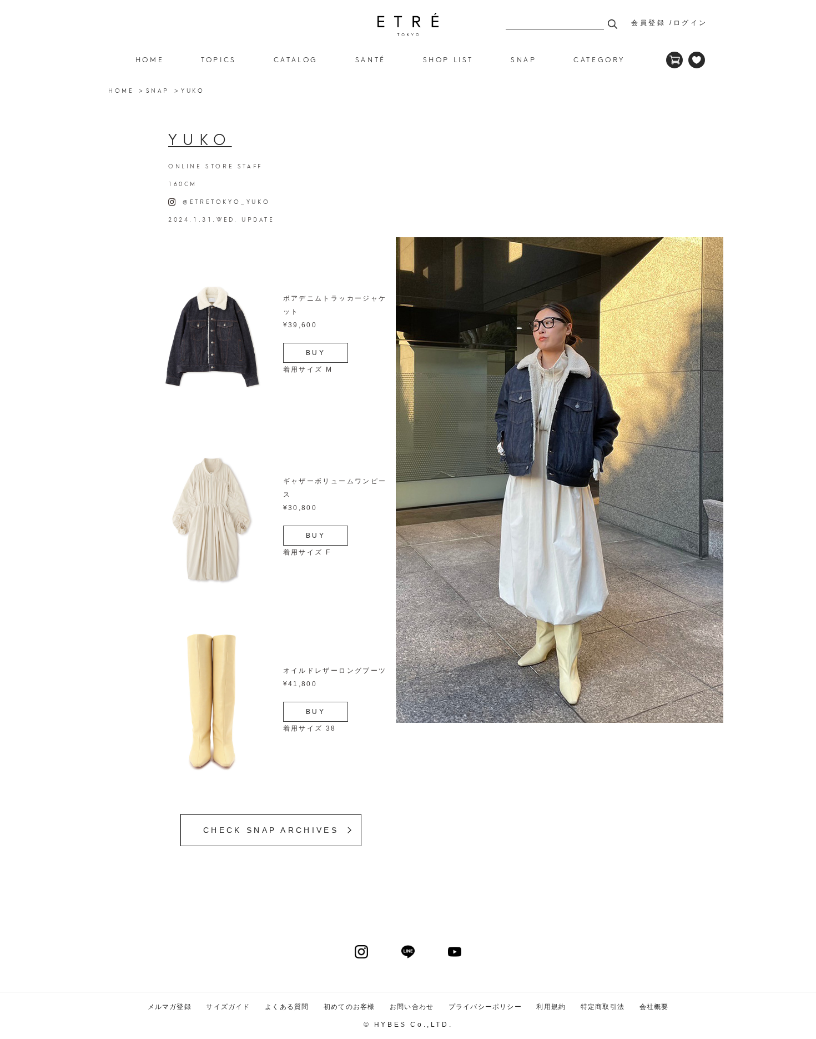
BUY (316, 353)
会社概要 (654, 1007)
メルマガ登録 (170, 1007)
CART (674, 60)
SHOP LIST (448, 59)
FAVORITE (696, 60)
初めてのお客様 (349, 1007)
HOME (149, 59)
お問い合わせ (412, 1007)
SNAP (157, 90)
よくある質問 (287, 1007)
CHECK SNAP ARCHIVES (271, 830)
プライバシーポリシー (485, 1007)
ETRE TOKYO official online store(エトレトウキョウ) (408, 24)
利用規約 (551, 1007)
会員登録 (648, 23)
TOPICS (218, 59)
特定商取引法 (602, 1007)
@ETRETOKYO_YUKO (222, 201)
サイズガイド (228, 1007)
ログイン (690, 23)
